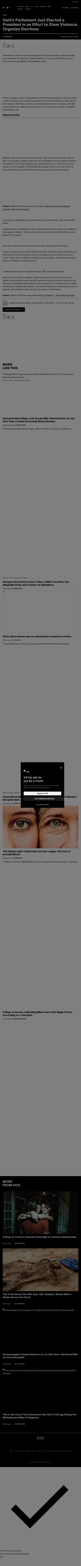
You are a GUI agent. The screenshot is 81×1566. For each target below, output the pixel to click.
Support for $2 (42, 793)
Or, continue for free (42, 804)
